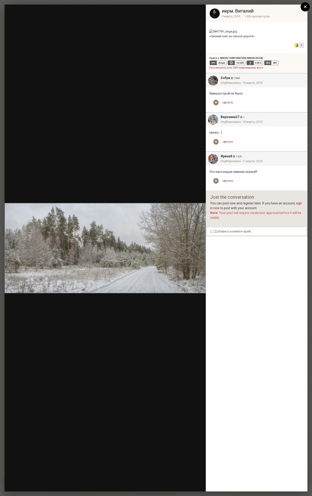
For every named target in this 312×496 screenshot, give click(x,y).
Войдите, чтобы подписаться (134, 12)
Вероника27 (230, 117)
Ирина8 (226, 156)
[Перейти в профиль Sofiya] (213, 81)
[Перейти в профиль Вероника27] (213, 120)
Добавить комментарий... (233, 231)
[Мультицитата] (216, 102)
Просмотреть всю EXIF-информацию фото (236, 67)
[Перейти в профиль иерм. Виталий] (215, 13)
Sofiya (225, 78)
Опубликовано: (241, 82)
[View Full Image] (198, 12)
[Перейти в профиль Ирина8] (213, 159)
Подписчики (169, 12)
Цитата (228, 102)
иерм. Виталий (238, 11)
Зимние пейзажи (37, 21)
